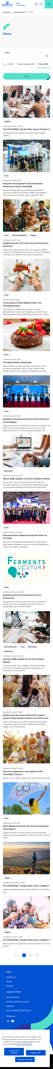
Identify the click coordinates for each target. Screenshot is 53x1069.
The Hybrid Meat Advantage (17, 362)
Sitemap (9, 986)
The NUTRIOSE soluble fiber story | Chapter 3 (26, 129)
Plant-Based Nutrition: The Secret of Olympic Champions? (26, 827)
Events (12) (8, 64)
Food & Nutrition (19, 12)
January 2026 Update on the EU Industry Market (23, 660)
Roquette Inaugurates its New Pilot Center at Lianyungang (26, 420)
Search (7, 53)
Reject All (35, 1053)
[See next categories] (48, 64)
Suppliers (10, 1006)
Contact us (10, 977)
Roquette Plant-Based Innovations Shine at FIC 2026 (25, 536)
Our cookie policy (24, 1044)
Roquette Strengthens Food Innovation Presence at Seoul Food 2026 (23, 185)
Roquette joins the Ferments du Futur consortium (22, 596)
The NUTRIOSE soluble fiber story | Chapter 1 (26, 886)
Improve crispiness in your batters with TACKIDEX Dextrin (23, 773)
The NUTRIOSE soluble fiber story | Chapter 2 (26, 940)
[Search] (47, 56)
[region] (25, 1048)
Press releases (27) (26, 64)
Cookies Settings (25, 1059)
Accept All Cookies (14, 1052)
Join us (9, 981)
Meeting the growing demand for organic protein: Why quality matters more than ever (26, 716)
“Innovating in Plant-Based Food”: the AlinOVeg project (22, 304)
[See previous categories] (5, 64)
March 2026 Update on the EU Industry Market (26, 479)
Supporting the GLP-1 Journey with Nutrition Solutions (25, 244)
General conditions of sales (17, 1001)
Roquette (6, 12)
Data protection (13, 997)
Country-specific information (18, 1010)
